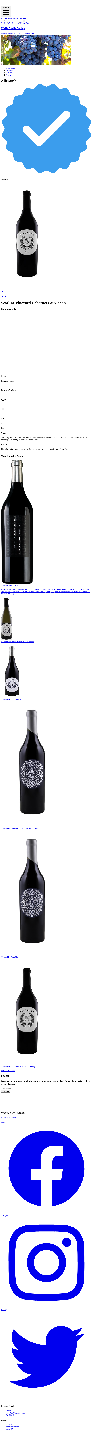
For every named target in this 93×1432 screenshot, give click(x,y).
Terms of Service (12, 1427)
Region (15, 33)
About (8, 1411)
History (21, 33)
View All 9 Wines (8, 1071)
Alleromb (10, 73)
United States (25, 23)
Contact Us (10, 1429)
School (15, 18)
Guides (9, 18)
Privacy (9, 1425)
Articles (4, 18)
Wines (3, 33)
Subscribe (5, 1091)
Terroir (26, 33)
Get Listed (10, 1415)
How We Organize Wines (15, 1413)
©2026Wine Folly (8, 1118)
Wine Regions (13, 23)
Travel (31, 33)
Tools (24, 18)
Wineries (9, 33)
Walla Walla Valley (13, 28)
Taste (20, 18)
